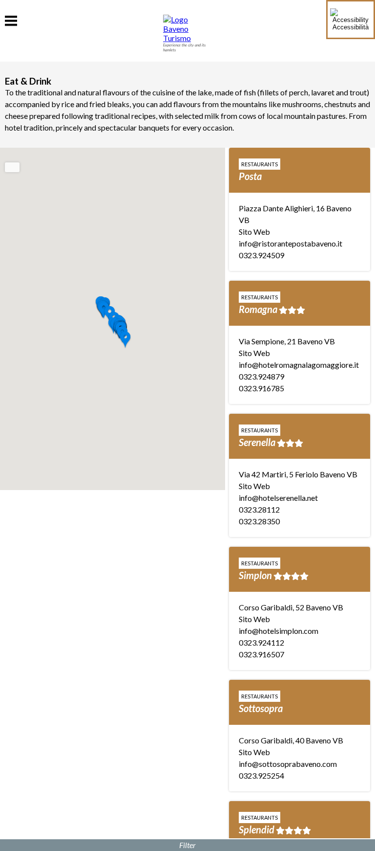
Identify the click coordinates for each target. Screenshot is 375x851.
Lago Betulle (264, 389)
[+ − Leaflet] (112, 319)
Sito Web (254, 311)
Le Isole (254, 632)
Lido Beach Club (271, 753)
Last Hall (256, 510)
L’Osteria (256, 256)
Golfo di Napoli (269, 158)
